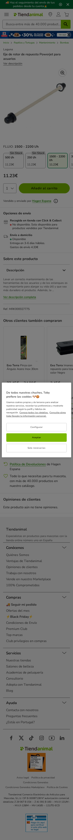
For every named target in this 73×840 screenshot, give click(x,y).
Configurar (36, 426)
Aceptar (36, 437)
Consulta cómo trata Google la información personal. (36, 414)
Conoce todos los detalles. (33, 412)
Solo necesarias (37, 447)
